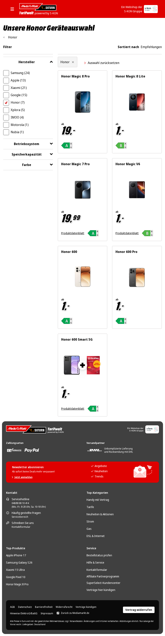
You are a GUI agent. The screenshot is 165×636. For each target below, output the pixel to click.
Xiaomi (19, 88)
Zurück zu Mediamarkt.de (75, 613)
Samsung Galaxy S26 (19, 562)
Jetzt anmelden (23, 477)
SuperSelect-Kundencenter (103, 583)
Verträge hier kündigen (101, 590)
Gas (89, 529)
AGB (12, 607)
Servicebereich (20, 516)
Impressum (47, 613)
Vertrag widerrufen (138, 610)
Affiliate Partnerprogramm (103, 576)
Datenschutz (25, 607)
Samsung (20, 73)
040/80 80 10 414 (20, 503)
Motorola (20, 125)
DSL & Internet (96, 536)
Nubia (17, 132)
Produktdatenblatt (72, 233)
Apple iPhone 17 (16, 555)
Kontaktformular (21, 527)
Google (19, 95)
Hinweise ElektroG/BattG (23, 613)
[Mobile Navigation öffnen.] (13, 9)
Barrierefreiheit (44, 607)
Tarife (90, 507)
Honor (18, 102)
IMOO (17, 117)
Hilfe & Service (95, 562)
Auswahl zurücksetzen (103, 63)
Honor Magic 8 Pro (17, 584)
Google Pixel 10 (15, 577)
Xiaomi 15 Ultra (15, 570)
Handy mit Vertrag (98, 500)
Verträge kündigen (86, 607)
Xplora (18, 110)
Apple (18, 80)
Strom (90, 521)
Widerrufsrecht (64, 607)
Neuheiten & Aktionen (100, 514)
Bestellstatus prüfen (99, 555)
